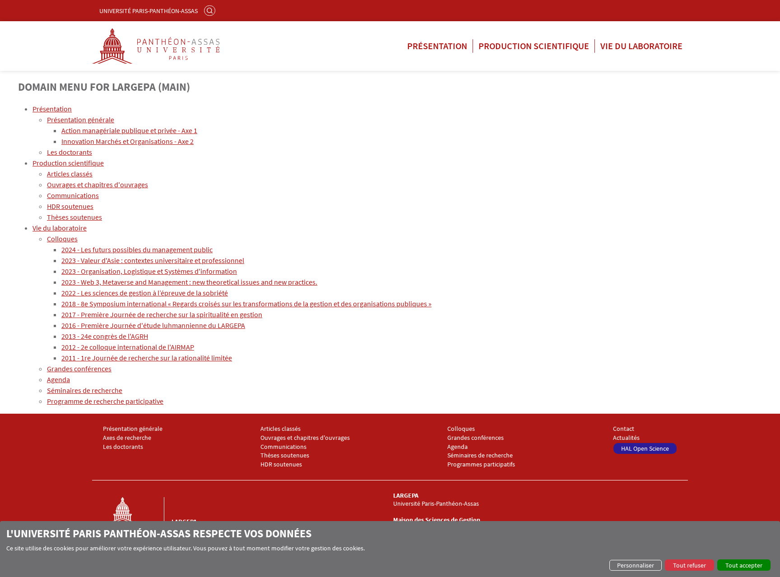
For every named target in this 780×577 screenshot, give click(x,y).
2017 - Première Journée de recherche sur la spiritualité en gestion (161, 314)
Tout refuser (689, 565)
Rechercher (210, 10)
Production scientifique (533, 45)
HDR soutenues (70, 206)
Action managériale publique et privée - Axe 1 (129, 130)
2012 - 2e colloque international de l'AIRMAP (127, 346)
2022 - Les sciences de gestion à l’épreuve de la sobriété (144, 292)
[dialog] (390, 549)
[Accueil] (132, 519)
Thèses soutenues (74, 217)
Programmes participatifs (481, 464)
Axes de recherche (127, 438)
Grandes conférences (79, 368)
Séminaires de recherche (84, 390)
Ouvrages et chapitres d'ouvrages (97, 184)
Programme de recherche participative (105, 401)
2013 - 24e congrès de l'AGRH (104, 336)
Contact (623, 429)
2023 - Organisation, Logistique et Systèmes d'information (149, 271)
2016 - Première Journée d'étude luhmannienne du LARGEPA (153, 325)
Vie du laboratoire (641, 45)
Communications (73, 195)
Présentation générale (80, 119)
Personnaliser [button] (635, 565)
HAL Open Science (645, 448)
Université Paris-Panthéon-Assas (148, 11)
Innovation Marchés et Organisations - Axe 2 (127, 141)
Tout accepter (743, 565)
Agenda (58, 379)
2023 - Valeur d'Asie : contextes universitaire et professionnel (152, 260)
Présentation (437, 45)
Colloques (62, 238)
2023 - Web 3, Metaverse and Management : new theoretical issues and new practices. (189, 281)
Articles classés (70, 173)
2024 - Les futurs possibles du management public (137, 249)
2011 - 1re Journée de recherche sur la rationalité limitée (146, 357)
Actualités (626, 438)
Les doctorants (69, 152)
